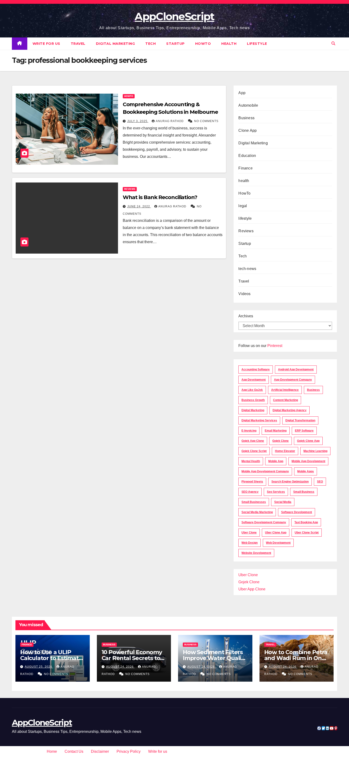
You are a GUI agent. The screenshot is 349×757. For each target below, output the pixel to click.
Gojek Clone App (308, 440)
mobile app (275, 461)
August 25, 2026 (39, 666)
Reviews (129, 189)
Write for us (46, 43)
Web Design (249, 542)
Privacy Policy (129, 751)
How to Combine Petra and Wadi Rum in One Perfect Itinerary (295, 658)
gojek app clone (252, 440)
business (313, 390)
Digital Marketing (115, 43)
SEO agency (250, 491)
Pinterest (274, 346)
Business (246, 118)
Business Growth (253, 400)
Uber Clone (248, 575)
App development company (293, 379)
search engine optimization (290, 481)
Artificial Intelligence (285, 390)
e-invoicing (248, 430)
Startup (175, 43)
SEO (320, 481)
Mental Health (250, 461)
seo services (276, 491)
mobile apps (305, 471)
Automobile (248, 105)
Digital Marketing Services (259, 420)
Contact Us (74, 751)
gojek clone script (254, 451)
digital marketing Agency (290, 410)
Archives (245, 316)
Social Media (282, 502)
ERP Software (304, 430)
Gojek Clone (280, 440)
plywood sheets (252, 481)
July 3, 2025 (137, 121)
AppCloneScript (174, 16)
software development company (263, 522)
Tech (150, 43)
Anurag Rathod (170, 121)
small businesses (253, 502)
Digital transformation (300, 420)
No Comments (206, 121)
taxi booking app (306, 522)
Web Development (278, 542)
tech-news (247, 269)
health (228, 43)
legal (242, 206)
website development (256, 553)
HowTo (203, 43)
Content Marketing (285, 400)
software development (296, 512)
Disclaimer (100, 751)
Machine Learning (315, 451)
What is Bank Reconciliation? (160, 197)
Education (247, 156)
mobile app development (308, 461)
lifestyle (257, 43)
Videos (244, 294)
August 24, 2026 (120, 666)
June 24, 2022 (139, 206)
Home (52, 751)
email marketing (276, 430)
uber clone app (275, 532)
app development (253, 379)
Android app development (296, 369)
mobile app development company (265, 471)
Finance (245, 168)
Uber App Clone (251, 589)
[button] (333, 43)
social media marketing (257, 512)
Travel (78, 43)
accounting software (255, 369)
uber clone (249, 532)
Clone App (247, 130)
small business (303, 491)
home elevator (285, 451)
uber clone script (307, 532)
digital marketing (252, 410)
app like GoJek (252, 390)
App (241, 93)
